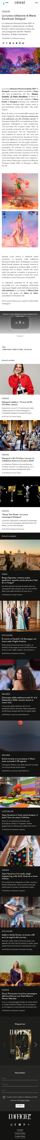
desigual (28, 349)
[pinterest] (10, 43)
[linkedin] (13, 43)
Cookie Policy (20, 1136)
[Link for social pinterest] (24, 1125)
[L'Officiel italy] (20, 2)
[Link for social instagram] (20, 1125)
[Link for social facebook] (15, 1125)
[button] (35, 1044)
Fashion (6, 11)
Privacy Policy (25, 1100)
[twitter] (16, 43)
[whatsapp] (20, 43)
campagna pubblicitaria (12, 349)
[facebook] (6, 43)
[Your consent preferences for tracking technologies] (4, 4)
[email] (3, 43)
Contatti (20, 1130)
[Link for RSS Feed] (29, 1125)
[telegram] (23, 43)
